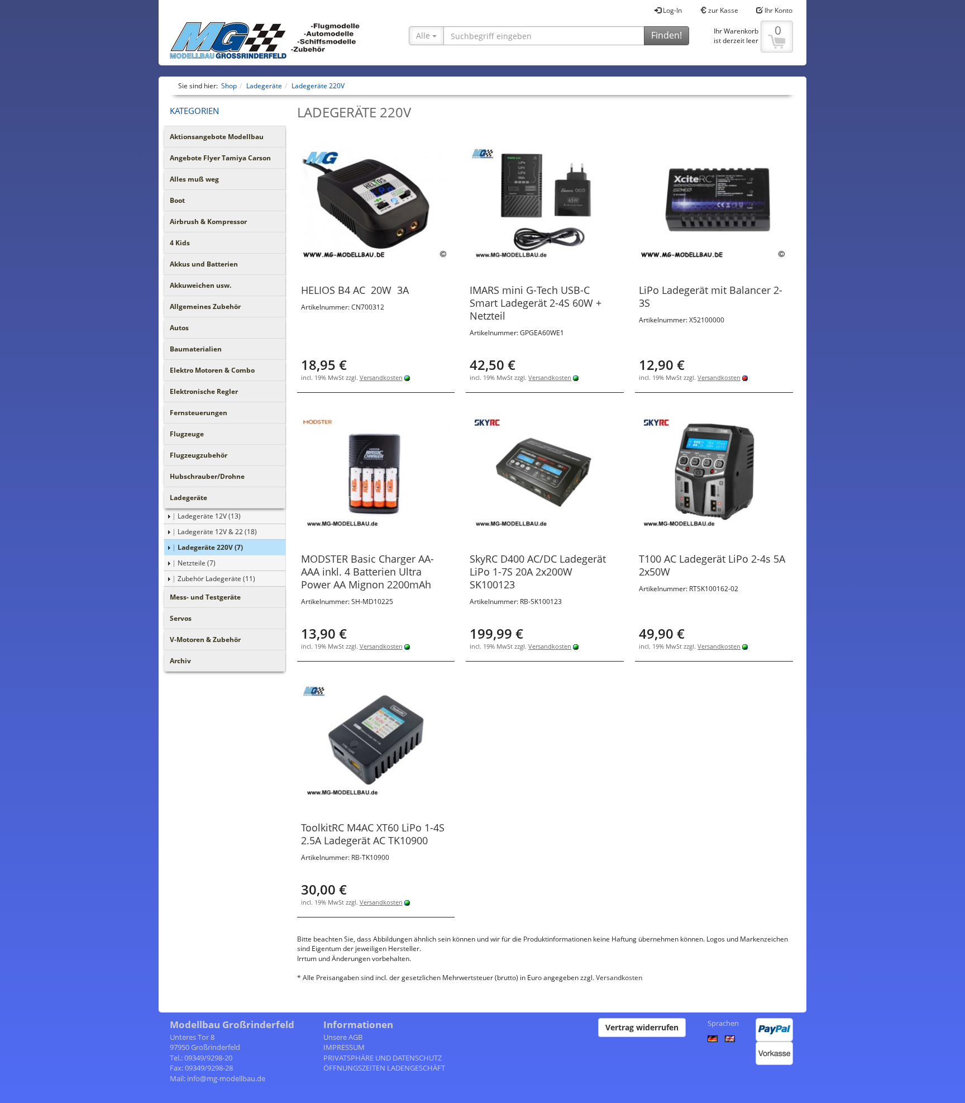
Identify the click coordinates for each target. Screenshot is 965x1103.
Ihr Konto (777, 10)
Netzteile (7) (197, 563)
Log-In (671, 10)
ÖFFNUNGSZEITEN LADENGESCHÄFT (384, 1068)
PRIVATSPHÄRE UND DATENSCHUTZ (382, 1058)
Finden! (666, 35)
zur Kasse (722, 10)
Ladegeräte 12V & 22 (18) (217, 531)
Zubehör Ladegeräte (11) (216, 578)
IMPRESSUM (344, 1047)
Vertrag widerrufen (642, 1027)
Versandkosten (381, 377)
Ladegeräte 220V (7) (210, 547)
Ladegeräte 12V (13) (209, 516)
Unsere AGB (342, 1037)
